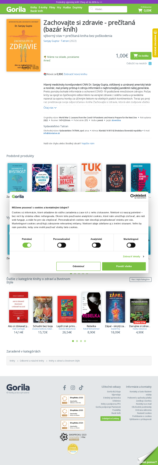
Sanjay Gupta (51, 41)
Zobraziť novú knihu (75, 74)
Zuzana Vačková (39, 329)
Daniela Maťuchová (67, 329)
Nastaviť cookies (144, 413)
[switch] (61, 245)
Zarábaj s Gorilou (144, 400)
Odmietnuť (78, 266)
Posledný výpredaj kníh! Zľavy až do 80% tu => (79, 2)
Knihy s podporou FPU (111, 404)
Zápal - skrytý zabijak (117, 326)
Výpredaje (116, 394)
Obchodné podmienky (142, 407)
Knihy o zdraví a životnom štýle (64, 360)
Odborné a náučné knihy (32, 360)
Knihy (12, 360)
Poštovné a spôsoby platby (140, 397)
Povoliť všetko (124, 266)
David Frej (115, 329)
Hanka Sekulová (140, 329)
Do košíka (143, 55)
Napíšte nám (88, 143)
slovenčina (116, 120)
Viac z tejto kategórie (140, 279)
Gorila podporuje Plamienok (108, 407)
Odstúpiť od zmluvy (110, 418)
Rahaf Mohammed (91, 329)
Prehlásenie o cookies (142, 416)
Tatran (65, 41)
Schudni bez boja (43, 326)
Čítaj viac (49, 107)
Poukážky (116, 410)
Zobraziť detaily (131, 256)
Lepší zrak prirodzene (69, 326)
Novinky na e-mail (144, 404)
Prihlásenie (146, 7)
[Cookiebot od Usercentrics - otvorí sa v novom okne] (132, 196)
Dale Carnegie (18, 329)
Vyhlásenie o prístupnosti (140, 419)
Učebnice (116, 400)
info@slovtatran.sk (52, 133)
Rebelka (91, 326)
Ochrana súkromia (143, 410)
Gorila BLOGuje (114, 391)
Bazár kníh (36, 11)
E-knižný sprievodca (112, 397)
